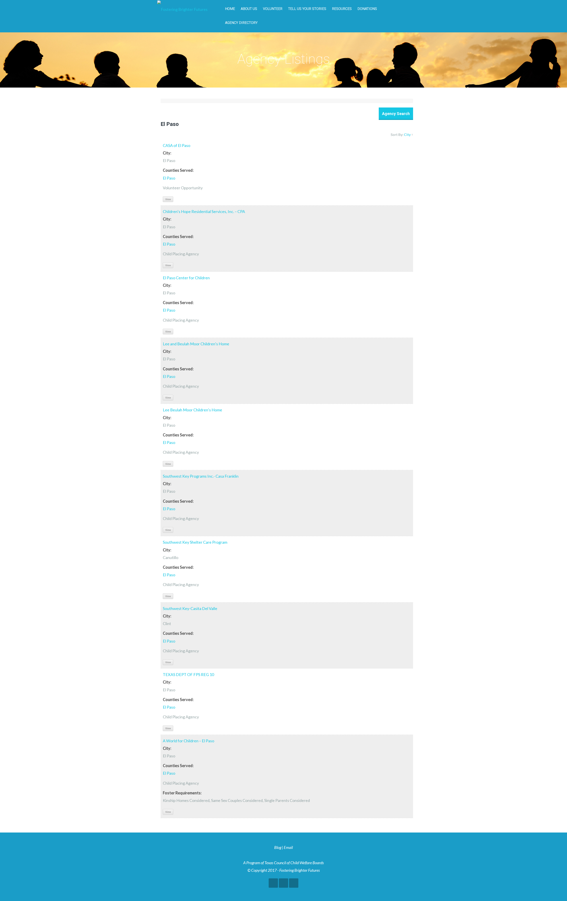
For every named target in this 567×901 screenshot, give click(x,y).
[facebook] (273, 883)
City (407, 134)
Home (230, 9)
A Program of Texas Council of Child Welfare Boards (283, 862)
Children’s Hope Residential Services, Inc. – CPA (204, 211)
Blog (277, 847)
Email (288, 847)
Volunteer (272, 9)
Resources (342, 9)
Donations (367, 9)
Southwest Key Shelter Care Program (195, 542)
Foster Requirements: (182, 792)
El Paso (169, 178)
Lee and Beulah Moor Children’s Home (196, 343)
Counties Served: (178, 170)
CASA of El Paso (176, 145)
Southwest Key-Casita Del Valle (190, 608)
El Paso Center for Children (186, 277)
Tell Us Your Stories (307, 9)
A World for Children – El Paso (188, 740)
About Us (249, 9)
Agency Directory (241, 23)
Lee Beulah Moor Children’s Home (192, 409)
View (168, 199)
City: (167, 152)
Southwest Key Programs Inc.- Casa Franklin (201, 476)
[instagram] (293, 883)
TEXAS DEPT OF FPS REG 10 (188, 674)
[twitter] (283, 883)
